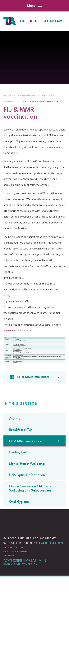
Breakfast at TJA (20, 430)
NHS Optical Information (27, 475)
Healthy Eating (19, 452)
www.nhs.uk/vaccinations (17, 331)
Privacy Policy (14, 547)
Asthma (14, 418)
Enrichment (27, 95)
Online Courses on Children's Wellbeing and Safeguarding (30, 488)
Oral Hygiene (19, 502)
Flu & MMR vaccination (41, 101)
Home (7, 95)
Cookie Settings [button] (15, 551)
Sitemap (9, 555)
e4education (51, 543)
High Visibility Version (20, 564)
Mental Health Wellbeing (27, 463)
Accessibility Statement (25, 560)
